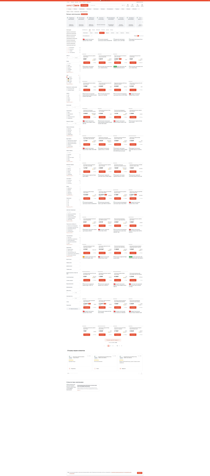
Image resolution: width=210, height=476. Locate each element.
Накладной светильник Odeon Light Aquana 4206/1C (89, 247)
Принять (139, 472)
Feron (141, 58)
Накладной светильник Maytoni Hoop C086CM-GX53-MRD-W (120, 301)
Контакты (84, 2)
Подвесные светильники (71, 31)
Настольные (96, 8)
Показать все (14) (69, 232)
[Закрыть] (209, 0)
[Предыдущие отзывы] (139, 373)
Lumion (110, 249)
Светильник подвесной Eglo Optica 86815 (88, 192)
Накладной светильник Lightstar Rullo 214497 (136, 219)
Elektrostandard (94, 113)
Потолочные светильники (71, 33)
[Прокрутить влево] (141, 9)
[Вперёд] (119, 346)
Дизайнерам (89, 2)
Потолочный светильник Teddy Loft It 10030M (104, 111)
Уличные (128, 8)
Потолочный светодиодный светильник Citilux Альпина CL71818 (135, 301)
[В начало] (104, 346)
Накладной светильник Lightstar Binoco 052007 (89, 84)
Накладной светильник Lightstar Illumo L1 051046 (105, 165)
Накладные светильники (71, 41)
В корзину (87, 62)
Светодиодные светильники (71, 38)
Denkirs (110, 58)
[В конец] (122, 346)
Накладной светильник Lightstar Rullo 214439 (89, 56)
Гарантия (72, 2)
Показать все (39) (69, 135)
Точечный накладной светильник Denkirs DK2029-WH (105, 56)
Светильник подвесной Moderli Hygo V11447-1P (89, 301)
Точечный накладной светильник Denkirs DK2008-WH (89, 219)
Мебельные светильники (71, 35)
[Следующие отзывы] (141, 373)
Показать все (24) (69, 102)
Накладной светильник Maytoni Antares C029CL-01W (120, 138)
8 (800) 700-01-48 (139, 2)
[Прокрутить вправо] (143, 9)
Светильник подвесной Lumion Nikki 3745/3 (104, 247)
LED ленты (134, 8)
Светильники (81, 8)
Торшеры (117, 8)
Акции (70, 8)
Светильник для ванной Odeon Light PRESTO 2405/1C (104, 219)
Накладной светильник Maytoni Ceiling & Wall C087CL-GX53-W (135, 247)
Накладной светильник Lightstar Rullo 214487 (105, 274)
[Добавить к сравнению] (96, 41)
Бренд (111, 29)
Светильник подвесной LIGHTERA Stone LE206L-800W (105, 192)
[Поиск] (124, 5)
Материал (98, 29)
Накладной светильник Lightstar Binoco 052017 (136, 111)
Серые (91, 32)
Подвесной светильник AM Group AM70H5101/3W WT (120, 84)
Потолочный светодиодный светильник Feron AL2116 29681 (120, 111)
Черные (107, 32)
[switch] (138, 35)
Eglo (141, 140)
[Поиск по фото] (122, 5)
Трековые (103, 8)
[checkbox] (66, 47)
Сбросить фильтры (74, 308)
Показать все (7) (69, 244)
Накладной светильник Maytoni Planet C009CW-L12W (135, 328)
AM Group (125, 86)
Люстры (75, 8)
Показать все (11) (69, 147)
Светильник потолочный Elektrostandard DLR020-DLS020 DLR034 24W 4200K (89, 111)
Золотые (112, 32)
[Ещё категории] (142, 22)
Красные (122, 32)
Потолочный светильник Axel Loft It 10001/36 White (105, 84)
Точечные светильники (70, 43)
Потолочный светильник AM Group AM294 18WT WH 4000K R (136, 274)
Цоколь (107, 29)
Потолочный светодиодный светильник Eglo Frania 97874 (119, 219)
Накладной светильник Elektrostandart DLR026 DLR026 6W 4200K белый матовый (120, 165)
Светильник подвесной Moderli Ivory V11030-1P (104, 301)
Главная (68, 11)
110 (117, 345)
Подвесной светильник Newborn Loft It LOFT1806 (120, 56)
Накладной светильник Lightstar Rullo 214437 (89, 328)
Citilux (141, 303)
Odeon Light (110, 221)
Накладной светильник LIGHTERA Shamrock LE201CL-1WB (136, 165)
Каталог (71, 11)
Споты (123, 8)
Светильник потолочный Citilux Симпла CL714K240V (120, 328)
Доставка (76, 2)
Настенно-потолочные (70, 36)
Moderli (95, 304)
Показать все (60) (69, 175)
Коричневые (85, 32)
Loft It (126, 59)
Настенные (89, 8)
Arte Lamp (125, 249)
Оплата (80, 2)
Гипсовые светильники (70, 40)
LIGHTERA (140, 168)
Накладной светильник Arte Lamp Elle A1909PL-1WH (89, 274)
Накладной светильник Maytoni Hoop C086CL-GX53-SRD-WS (89, 138)
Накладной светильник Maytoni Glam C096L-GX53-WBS (89, 165)
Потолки (103, 29)
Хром (117, 32)
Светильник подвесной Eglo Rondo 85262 (104, 328)
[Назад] (106, 346)
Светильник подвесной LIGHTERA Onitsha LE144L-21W (136, 192)
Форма (93, 29)
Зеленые (96, 32)
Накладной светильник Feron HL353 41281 (135, 56)
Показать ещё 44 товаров (112, 340)
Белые (101, 32)
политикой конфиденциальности (117, 472)
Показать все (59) (69, 161)
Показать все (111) (69, 72)
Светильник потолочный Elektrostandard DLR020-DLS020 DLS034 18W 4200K (105, 138)
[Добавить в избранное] (96, 39)
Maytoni (95, 140)
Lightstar (94, 58)
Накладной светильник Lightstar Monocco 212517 (120, 192)
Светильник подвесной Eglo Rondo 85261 (135, 138)
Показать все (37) (69, 195)
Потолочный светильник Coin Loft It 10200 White (136, 84)
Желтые (127, 32)
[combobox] (107, 5)
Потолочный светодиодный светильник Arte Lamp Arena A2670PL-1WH (119, 247)
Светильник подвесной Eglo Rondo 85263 (119, 274)
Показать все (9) (69, 256)
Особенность (85, 29)
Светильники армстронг (71, 45)
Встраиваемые (110, 8)
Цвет (90, 29)
